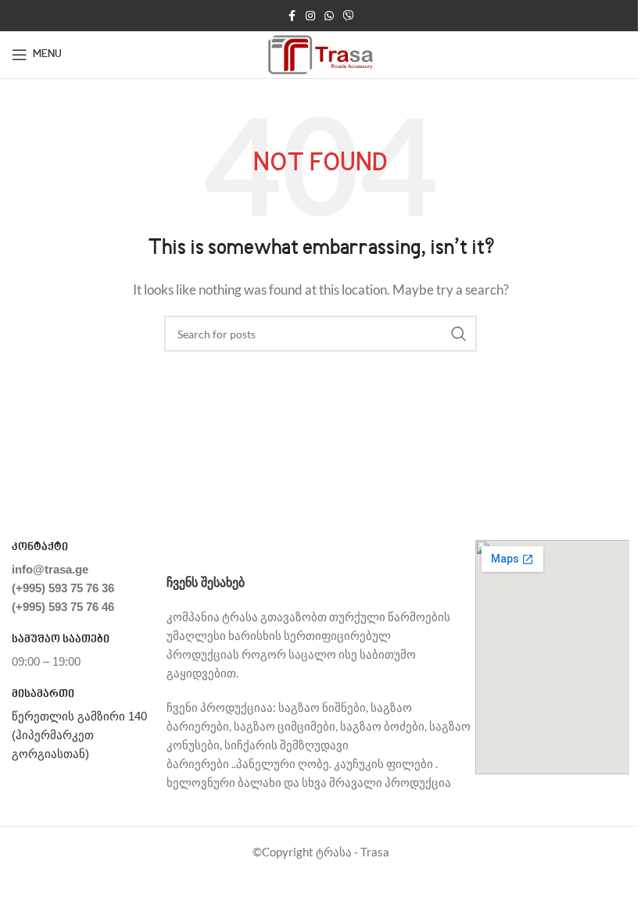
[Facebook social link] (291, 16)
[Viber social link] (348, 16)
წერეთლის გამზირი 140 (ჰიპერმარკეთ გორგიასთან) (79, 734)
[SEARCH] (459, 334)
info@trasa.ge (50, 569)
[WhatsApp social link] (329, 16)
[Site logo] (321, 53)
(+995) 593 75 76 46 (63, 606)
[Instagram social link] (310, 16)
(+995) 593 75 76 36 (63, 588)
